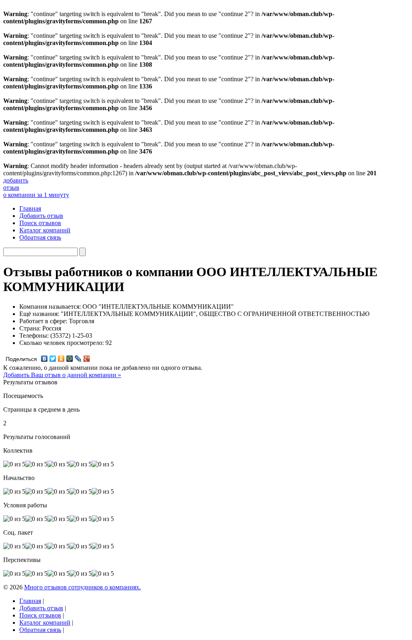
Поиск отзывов (40, 222)
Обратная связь (40, 237)
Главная (30, 208)
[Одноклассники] (61, 358)
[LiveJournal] (78, 358)
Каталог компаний (44, 230)
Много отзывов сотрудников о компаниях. (82, 587)
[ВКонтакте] (44, 358)
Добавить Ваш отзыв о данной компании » (62, 374)
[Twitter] (53, 358)
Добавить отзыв (41, 215)
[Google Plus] (86, 358)
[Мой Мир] (70, 358)
